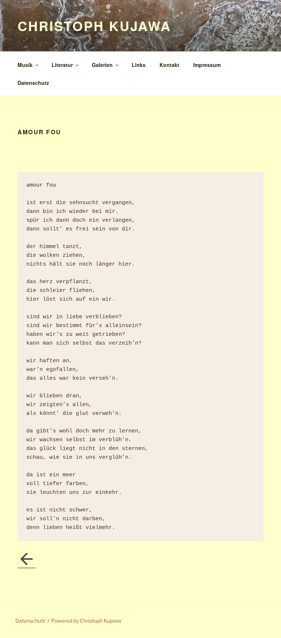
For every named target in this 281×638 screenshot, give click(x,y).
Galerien (102, 64)
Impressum (207, 64)
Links (139, 64)
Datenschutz (33, 82)
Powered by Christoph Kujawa (86, 621)
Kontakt (169, 64)
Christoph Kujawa (94, 25)
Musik (25, 64)
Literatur (62, 64)
